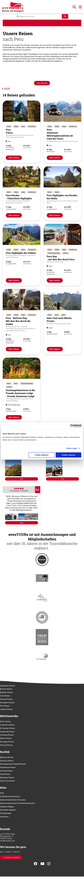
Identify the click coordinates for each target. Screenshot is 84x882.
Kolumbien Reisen (7, 703)
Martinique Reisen (7, 777)
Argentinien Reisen (7, 686)
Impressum (4, 817)
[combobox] (39, 16)
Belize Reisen (5, 721)
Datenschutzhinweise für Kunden (13, 800)
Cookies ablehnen (41, 455)
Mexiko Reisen (6, 738)
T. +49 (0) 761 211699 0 (11, 857)
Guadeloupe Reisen (8, 767)
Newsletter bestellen (8, 810)
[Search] (65, 16)
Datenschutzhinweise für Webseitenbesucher (17, 803)
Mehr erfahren (14, 158)
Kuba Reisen (5, 774)
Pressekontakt (5, 813)
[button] (75, 8)
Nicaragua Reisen (7, 742)
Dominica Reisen (6, 761)
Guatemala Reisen (7, 732)
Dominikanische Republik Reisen (13, 764)
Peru (6, 89)
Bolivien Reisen (6, 689)
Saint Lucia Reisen (7, 781)
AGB (2, 793)
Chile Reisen (5, 696)
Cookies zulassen (68, 455)
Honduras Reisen (7, 735)
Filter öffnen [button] (41, 83)
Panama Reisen (6, 745)
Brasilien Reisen (6, 692)
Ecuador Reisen (6, 699)
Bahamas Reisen (6, 757)
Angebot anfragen (7, 807)
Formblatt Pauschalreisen (10, 796)
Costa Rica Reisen (7, 725)
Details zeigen (71, 448)
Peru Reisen (5, 706)
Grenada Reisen (6, 771)
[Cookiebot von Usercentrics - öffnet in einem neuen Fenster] (71, 425)
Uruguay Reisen (6, 709)
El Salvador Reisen (7, 728)
